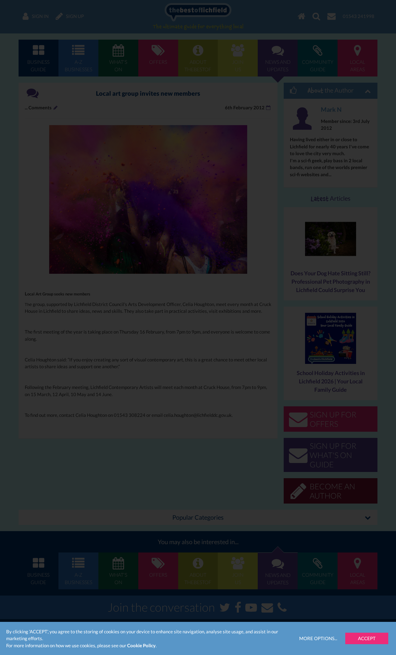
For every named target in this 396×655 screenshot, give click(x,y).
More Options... (318, 638)
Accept (367, 638)
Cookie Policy (141, 645)
